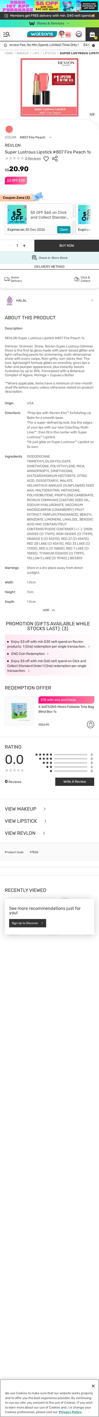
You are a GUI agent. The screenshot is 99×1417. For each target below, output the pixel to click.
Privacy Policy (70, 1412)
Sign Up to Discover (25, 923)
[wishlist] (46, 158)
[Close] (93, 1386)
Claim (64, 230)
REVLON (13, 145)
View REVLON (21, 833)
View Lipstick (21, 821)
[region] (49, 1398)
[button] (92, 34)
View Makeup (21, 808)
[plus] (24, 245)
